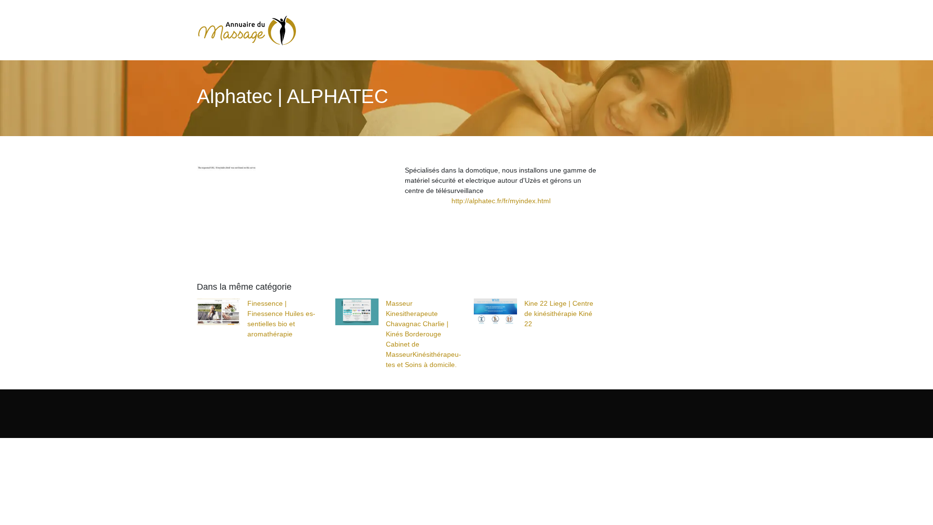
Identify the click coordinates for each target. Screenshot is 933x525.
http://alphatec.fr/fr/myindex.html (501, 201)
